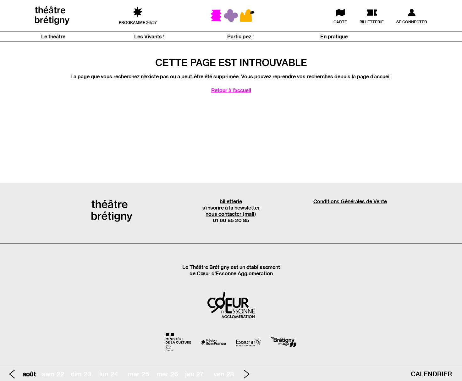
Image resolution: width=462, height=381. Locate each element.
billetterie (231, 201)
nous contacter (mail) (231, 214)
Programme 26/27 (138, 22)
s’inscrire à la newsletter (231, 208)
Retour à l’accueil (231, 90)
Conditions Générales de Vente (350, 201)
